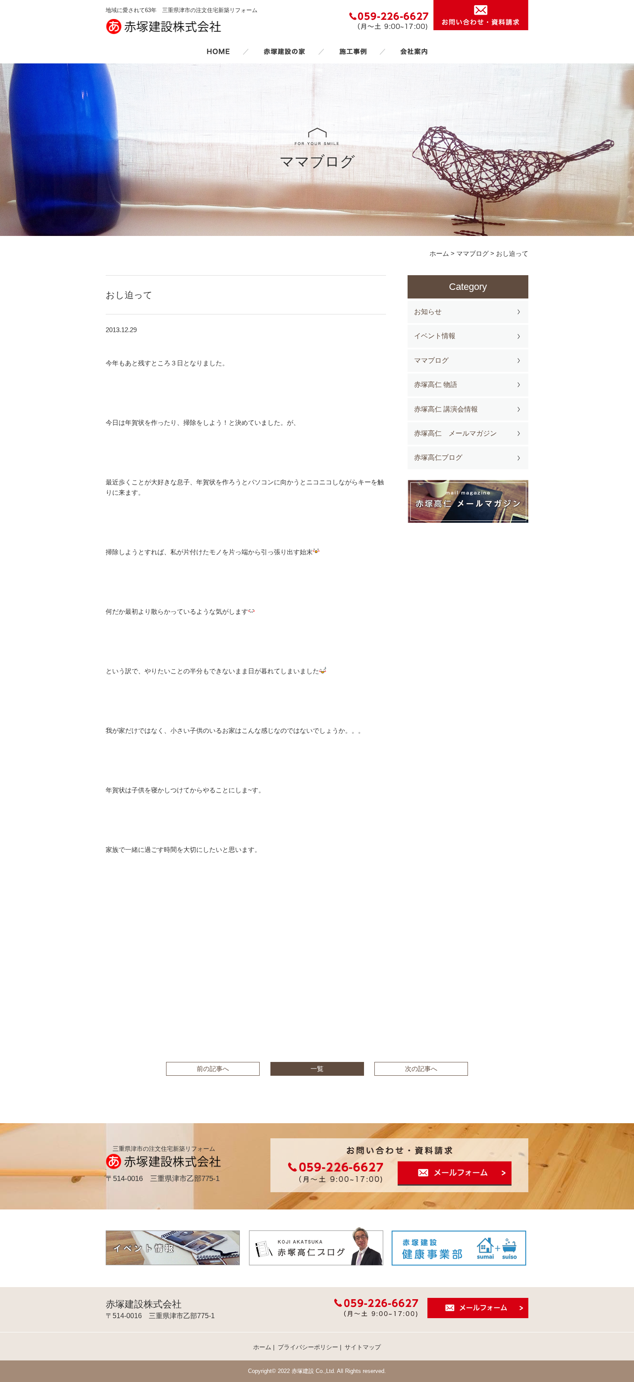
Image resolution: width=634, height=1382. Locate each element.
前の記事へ (213, 1068)
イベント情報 (434, 335)
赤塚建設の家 (284, 51)
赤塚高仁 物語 (435, 384)
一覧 (317, 1068)
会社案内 (414, 51)
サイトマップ (363, 1347)
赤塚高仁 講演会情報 (446, 409)
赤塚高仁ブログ (438, 457)
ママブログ (431, 360)
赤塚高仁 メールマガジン (455, 433)
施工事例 (353, 51)
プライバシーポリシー (308, 1347)
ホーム (218, 51)
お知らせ (428, 311)
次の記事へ (421, 1068)
